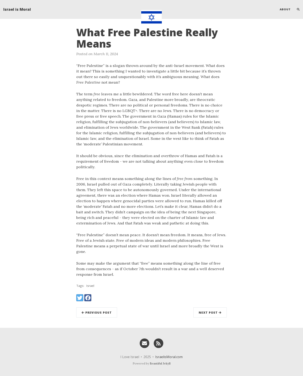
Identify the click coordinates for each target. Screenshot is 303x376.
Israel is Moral (17, 9)
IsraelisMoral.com (169, 357)
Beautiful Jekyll (160, 363)
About (285, 9)
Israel (90, 286)
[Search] (297, 9)
